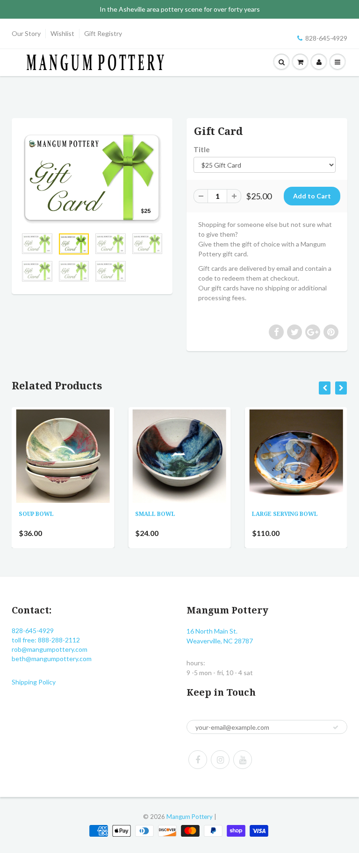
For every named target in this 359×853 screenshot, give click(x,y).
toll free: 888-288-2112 (46, 640)
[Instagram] (220, 759)
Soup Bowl (36, 514)
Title (202, 149)
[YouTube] (242, 759)
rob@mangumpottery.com (49, 649)
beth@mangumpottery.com (52, 659)
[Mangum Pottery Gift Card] (92, 177)
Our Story (26, 33)
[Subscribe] (335, 727)
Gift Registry (103, 33)
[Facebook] (197, 759)
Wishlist (62, 33)
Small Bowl (155, 514)
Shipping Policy (34, 682)
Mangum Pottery (189, 816)
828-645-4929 (326, 38)
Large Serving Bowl (285, 514)
